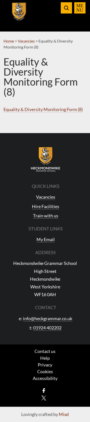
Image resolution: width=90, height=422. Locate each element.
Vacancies (45, 197)
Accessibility (45, 378)
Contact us (45, 351)
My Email (45, 239)
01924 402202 (47, 327)
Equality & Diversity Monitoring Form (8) (43, 109)
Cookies (45, 371)
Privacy (45, 364)
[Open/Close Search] (66, 8)
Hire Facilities (45, 206)
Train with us (45, 215)
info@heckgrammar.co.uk (47, 318)
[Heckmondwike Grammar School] (19, 14)
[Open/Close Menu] (80, 8)
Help (45, 358)
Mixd (64, 414)
